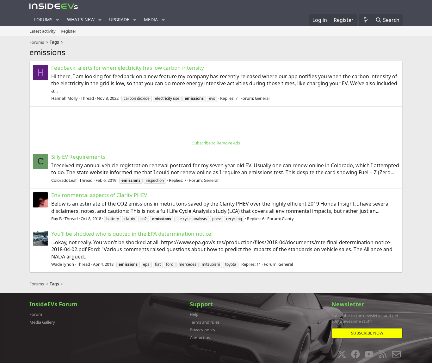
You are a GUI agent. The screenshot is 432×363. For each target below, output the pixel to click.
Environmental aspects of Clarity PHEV (99, 195)
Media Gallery (42, 322)
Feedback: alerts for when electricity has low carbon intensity (127, 67)
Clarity (288, 218)
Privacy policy (202, 330)
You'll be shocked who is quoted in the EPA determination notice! (132, 233)
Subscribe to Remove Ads (216, 143)
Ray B (56, 218)
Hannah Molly (64, 98)
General (262, 98)
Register (68, 31)
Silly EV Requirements (78, 156)
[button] (57, 20)
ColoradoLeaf (64, 180)
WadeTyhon (62, 264)
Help (194, 314)
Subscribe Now (367, 333)
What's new (81, 19)
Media (151, 19)
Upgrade (119, 19)
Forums (43, 19)
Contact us (200, 338)
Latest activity (42, 31)
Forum (35, 314)
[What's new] (365, 20)
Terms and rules (204, 322)
